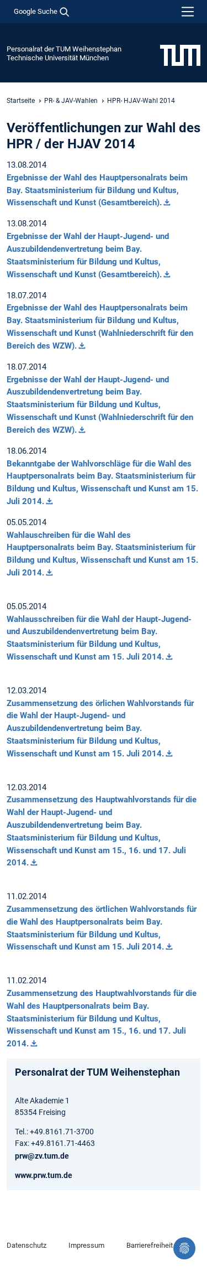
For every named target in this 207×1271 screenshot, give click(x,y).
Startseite (21, 101)
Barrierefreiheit (149, 1245)
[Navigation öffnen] (187, 11)
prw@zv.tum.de (42, 1155)
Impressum (86, 1245)
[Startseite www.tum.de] (180, 55)
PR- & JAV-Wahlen (71, 101)
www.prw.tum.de (43, 1175)
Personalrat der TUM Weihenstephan (64, 49)
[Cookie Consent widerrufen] (184, 1248)
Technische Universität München (58, 58)
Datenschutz (26, 1245)
